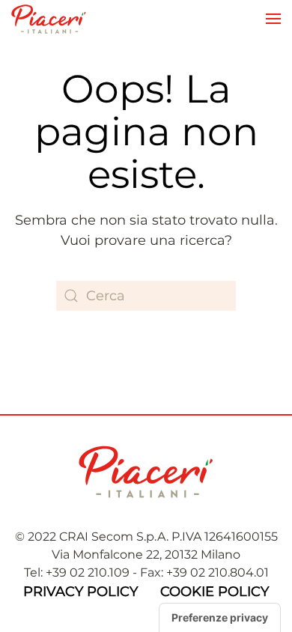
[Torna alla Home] (48, 18)
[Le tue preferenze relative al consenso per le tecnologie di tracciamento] (219, 618)
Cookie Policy (214, 591)
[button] (273, 18)
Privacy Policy (80, 591)
